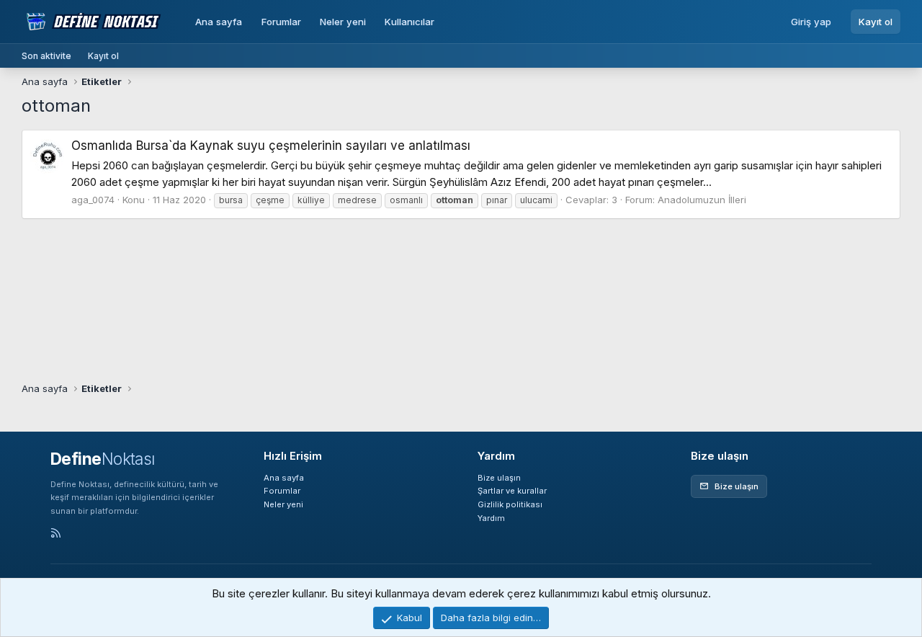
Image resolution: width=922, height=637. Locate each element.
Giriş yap (811, 21)
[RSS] (55, 533)
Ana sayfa (218, 21)
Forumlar (281, 21)
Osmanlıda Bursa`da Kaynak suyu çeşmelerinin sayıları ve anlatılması (270, 145)
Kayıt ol (875, 21)
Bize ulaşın (499, 478)
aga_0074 (93, 199)
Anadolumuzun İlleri (702, 199)
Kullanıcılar (409, 21)
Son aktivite (46, 55)
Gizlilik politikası (510, 504)
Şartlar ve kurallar (512, 491)
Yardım (491, 518)
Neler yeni (343, 21)
